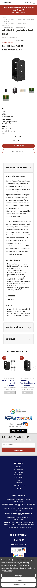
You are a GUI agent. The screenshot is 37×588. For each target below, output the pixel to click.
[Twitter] (22, 157)
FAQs (18, 480)
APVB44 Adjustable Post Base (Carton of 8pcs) (27, 383)
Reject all (18, 580)
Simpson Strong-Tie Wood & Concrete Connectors (18, 500)
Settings (18, 576)
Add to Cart (9, 393)
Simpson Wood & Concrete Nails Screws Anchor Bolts (18, 505)
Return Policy (18, 469)
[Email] (15, 157)
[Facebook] (12, 157)
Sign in (14, 485)
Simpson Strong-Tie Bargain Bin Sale (18, 527)
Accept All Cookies (19, 585)
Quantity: (18, 137)
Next (34, 367)
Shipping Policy (18, 472)
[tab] (18, 168)
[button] (18, 555)
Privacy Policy (18, 475)
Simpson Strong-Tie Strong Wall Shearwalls (18, 522)
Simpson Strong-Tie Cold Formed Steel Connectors (18, 518)
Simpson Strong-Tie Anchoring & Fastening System (18, 509)
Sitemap (18, 488)
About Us (19, 467)
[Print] (19, 157)
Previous (2, 367)
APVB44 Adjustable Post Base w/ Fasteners (9, 383)
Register (22, 485)
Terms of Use (18, 477)
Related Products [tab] (17, 351)
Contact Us (18, 483)
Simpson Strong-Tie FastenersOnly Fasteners (18, 525)
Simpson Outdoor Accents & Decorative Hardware (18, 514)
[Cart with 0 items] (31, 2)
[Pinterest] (26, 157)
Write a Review (7, 42)
